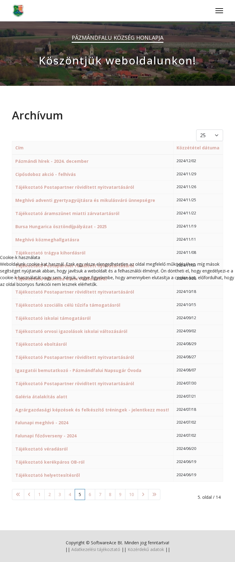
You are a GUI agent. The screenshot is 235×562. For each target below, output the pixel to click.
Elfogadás (30, 298)
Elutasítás (93, 298)
